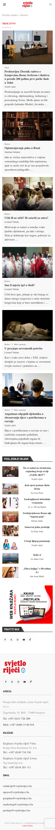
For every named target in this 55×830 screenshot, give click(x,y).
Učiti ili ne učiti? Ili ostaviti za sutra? (26, 218)
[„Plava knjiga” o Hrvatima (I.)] (10, 572)
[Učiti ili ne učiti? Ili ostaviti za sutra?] (27, 194)
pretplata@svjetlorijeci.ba (17, 798)
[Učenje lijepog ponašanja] (10, 544)
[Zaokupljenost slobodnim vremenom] (10, 502)
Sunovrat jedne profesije (37, 527)
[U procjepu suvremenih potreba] (27, 325)
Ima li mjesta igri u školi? (20, 285)
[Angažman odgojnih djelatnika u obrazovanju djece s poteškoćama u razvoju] (27, 390)
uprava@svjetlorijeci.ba (16, 792)
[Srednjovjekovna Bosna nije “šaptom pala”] (10, 516)
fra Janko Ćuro (37, 559)
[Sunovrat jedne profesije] (10, 530)
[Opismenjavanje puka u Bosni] (27, 126)
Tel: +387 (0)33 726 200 (16, 718)
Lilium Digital (27, 825)
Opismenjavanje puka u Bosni (22, 148)
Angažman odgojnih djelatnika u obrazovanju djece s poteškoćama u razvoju (25, 417)
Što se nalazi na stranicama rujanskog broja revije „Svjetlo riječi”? (37, 471)
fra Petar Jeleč (37, 531)
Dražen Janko (37, 520)
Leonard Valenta (12, 221)
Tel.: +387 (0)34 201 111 (17, 767)
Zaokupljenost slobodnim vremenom (37, 500)
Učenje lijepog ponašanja (37, 541)
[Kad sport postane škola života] (10, 489)
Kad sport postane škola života (37, 486)
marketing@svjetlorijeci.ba (18, 804)
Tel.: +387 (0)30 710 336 (17, 752)
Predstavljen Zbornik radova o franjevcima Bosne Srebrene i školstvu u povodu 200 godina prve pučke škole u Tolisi (27, 77)
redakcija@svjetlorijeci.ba (17, 786)
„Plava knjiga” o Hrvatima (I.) (37, 570)
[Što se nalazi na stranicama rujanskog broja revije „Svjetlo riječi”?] (10, 471)
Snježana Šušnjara (12, 151)
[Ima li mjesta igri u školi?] (27, 262)
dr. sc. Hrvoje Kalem (37, 506)
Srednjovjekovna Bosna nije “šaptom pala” (37, 514)
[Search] (50, 4)
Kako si (37, 554)
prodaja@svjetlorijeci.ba (16, 810)
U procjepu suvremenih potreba (23, 348)
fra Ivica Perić (37, 492)
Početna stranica (10, 15)
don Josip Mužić (37, 576)
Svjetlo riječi (10, 86)
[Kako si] (10, 558)
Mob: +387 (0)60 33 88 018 (18, 724)
